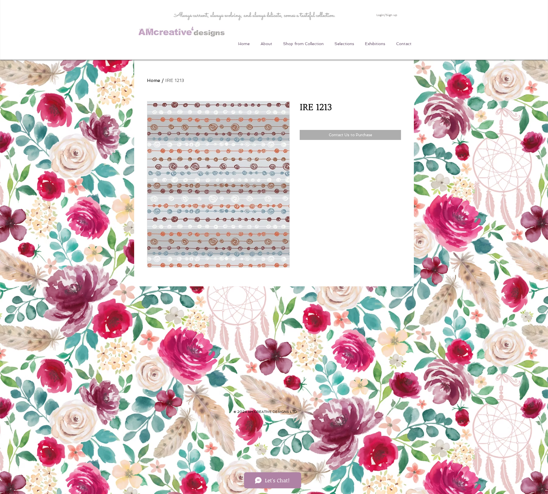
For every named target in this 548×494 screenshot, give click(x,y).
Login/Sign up (386, 15)
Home (153, 80)
